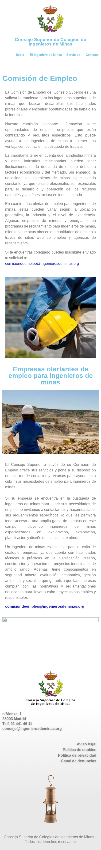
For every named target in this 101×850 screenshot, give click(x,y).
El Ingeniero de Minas (46, 55)
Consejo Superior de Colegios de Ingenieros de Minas (50, 41)
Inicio (20, 55)
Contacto (92, 55)
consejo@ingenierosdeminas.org (32, 729)
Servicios (73, 55)
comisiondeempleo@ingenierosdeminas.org (42, 264)
